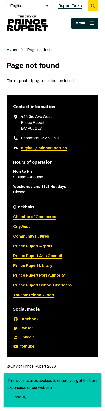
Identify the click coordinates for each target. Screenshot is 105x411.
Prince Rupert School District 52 (43, 285)
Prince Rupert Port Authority (39, 275)
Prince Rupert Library (32, 265)
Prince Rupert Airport (32, 246)
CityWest (21, 226)
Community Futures (31, 236)
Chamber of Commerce (34, 217)
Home (12, 49)
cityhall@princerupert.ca (44, 148)
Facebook (29, 319)
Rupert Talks (70, 6)
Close (15, 397)
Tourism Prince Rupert (33, 295)
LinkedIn (27, 337)
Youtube (27, 346)
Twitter (26, 328)
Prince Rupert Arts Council (37, 256)
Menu (80, 23)
